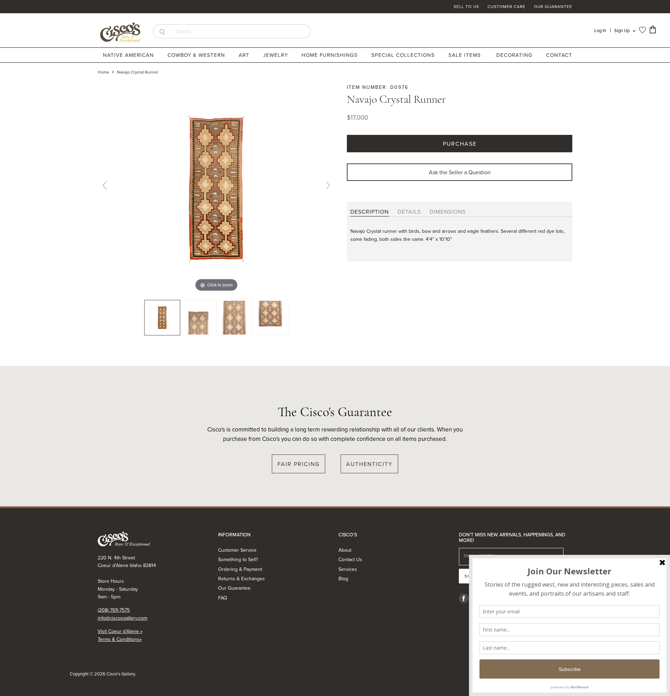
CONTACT (559, 55)
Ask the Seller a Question (460, 172)
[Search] (162, 31)
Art (245, 55)
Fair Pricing (298, 464)
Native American (129, 55)
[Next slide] (328, 185)
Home (103, 72)
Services (347, 569)
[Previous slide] (105, 185)
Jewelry (276, 55)
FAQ (222, 597)
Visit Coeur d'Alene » (120, 631)
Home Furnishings (330, 55)
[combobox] (241, 31)
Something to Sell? (238, 559)
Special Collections (404, 55)
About (344, 549)
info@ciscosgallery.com (122, 617)
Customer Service (237, 549)
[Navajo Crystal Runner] (198, 318)
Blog (343, 578)
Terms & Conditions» (120, 639)
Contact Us (350, 559)
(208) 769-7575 (114, 609)
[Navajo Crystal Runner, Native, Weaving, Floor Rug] (162, 318)
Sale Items (464, 55)
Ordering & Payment (240, 569)
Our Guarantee (553, 6)
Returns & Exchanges (241, 578)
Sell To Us (466, 6)
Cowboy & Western (197, 55)
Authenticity (369, 464)
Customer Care (506, 6)
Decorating (515, 55)
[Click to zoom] (216, 188)
